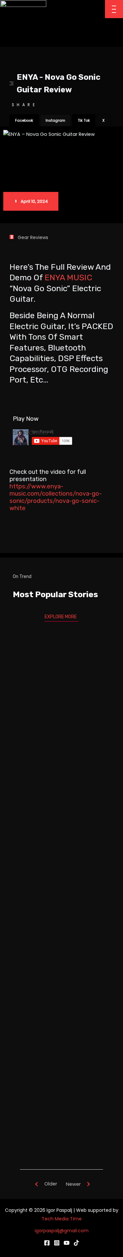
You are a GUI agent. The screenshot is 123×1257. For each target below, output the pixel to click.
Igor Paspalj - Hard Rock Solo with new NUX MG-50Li (61, 846)
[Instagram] (57, 1243)
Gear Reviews (33, 237)
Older (50, 1183)
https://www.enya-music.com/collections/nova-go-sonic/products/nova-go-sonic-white (56, 497)
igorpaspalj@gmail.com (62, 1230)
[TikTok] (76, 1243)
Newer (73, 1184)
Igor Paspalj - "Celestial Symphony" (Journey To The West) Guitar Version (61, 1021)
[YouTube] (67, 1243)
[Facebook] (47, 1243)
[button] (24, 120)
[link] (68, 277)
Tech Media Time (62, 1218)
